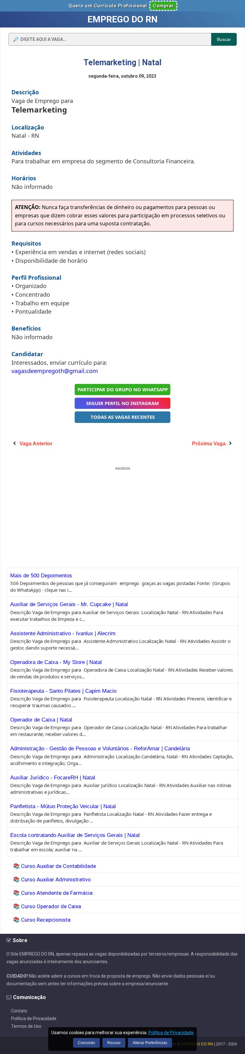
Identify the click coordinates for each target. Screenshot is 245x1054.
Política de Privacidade (33, 1018)
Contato (19, 1010)
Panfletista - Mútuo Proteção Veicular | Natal (63, 806)
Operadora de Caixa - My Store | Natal (56, 662)
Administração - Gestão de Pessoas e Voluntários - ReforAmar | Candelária (100, 749)
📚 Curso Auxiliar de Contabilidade (54, 866)
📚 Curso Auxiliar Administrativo (52, 879)
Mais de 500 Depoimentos (41, 576)
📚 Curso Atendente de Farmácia (53, 893)
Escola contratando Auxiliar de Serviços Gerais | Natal (75, 835)
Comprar (163, 6)
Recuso (114, 1043)
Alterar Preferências (150, 1043)
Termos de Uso (26, 1026)
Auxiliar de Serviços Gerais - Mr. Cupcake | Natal (69, 604)
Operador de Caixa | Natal (41, 720)
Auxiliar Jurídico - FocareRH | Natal (52, 778)
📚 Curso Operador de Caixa (47, 906)
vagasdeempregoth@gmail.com (54, 371)
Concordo (86, 1043)
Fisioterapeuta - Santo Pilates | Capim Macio (63, 691)
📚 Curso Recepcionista (42, 920)
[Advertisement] (122, 516)
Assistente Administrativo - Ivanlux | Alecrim (62, 633)
